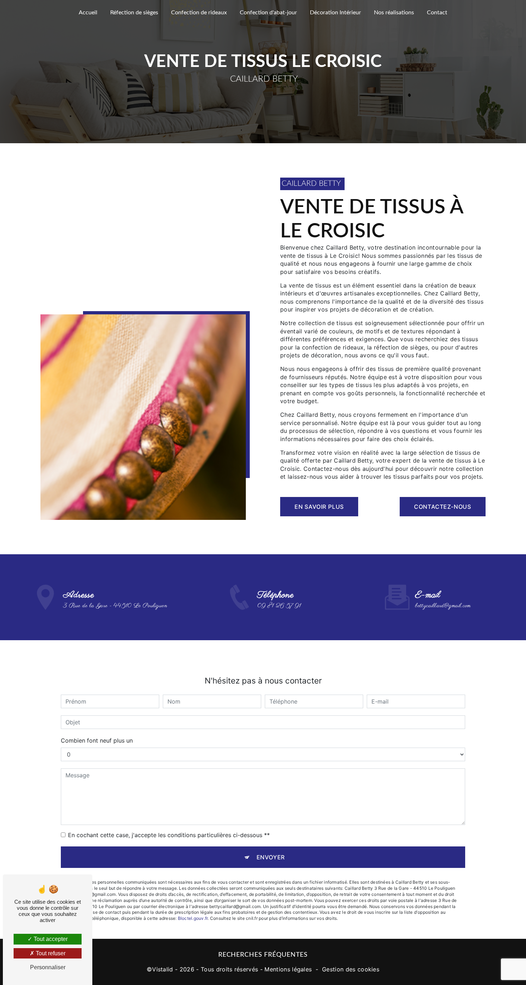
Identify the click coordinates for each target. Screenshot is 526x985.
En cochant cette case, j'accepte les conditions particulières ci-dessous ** (169, 835)
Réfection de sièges (134, 12)
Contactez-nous (442, 506)
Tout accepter (50, 939)
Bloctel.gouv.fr (193, 918)
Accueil (88, 12)
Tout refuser (49, 953)
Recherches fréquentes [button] (263, 955)
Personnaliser (47, 967)
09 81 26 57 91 (279, 606)
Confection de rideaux (199, 12)
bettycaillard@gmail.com (443, 606)
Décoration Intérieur (335, 12)
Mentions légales (288, 969)
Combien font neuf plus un (97, 740)
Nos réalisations (394, 12)
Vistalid (162, 969)
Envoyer (271, 857)
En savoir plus (319, 506)
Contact (437, 12)
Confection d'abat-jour (268, 12)
